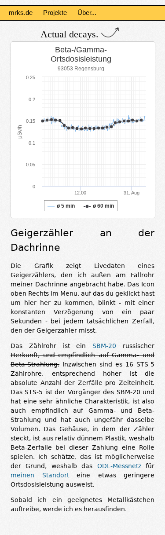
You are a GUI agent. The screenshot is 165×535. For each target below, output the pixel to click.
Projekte (55, 12)
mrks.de (21, 12)
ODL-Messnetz (119, 465)
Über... (86, 12)
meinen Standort (40, 475)
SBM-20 (104, 345)
